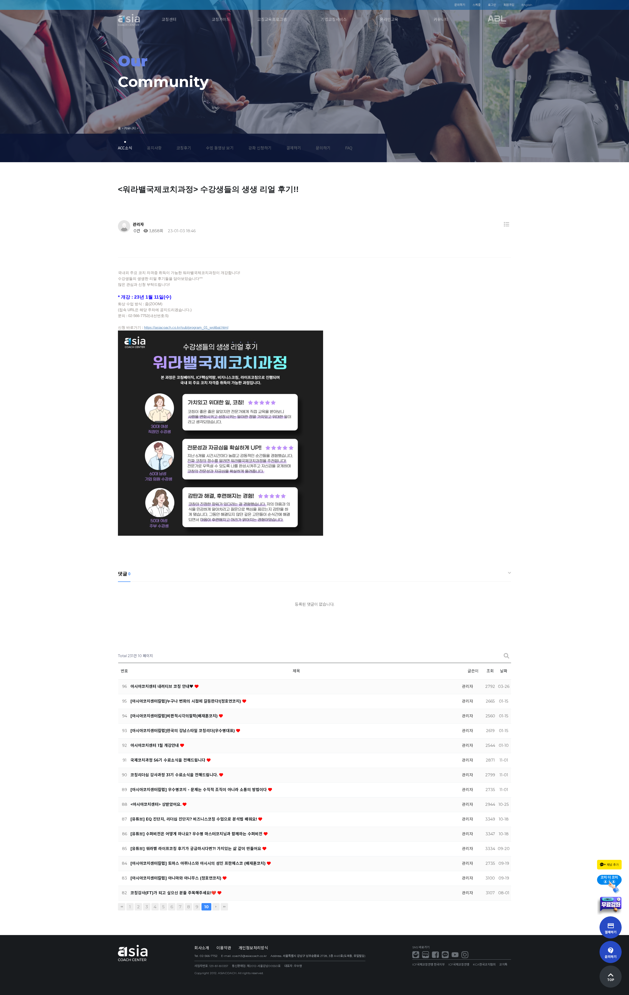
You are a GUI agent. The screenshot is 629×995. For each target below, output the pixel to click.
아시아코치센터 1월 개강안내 (155, 745)
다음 (216, 906)
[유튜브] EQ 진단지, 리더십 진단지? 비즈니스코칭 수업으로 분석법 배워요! (194, 819)
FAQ (348, 148)
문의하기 (459, 5)
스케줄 (476, 5)
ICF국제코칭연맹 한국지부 (428, 964)
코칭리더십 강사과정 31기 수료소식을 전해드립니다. (174, 775)
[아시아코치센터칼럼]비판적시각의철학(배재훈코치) (174, 716)
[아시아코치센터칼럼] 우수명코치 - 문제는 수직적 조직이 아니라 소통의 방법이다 (199, 789)
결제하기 (293, 148)
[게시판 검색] (506, 656)
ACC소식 (125, 148)
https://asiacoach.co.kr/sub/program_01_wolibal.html (186, 327)
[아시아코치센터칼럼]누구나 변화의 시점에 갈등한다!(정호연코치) (186, 701)
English (527, 5)
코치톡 (503, 964)
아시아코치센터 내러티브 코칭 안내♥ (162, 686)
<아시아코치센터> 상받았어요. (156, 804)
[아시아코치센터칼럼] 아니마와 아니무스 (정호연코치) (176, 878)
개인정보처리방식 (253, 948)
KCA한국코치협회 (484, 964)
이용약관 (223, 948)
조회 (490, 671)
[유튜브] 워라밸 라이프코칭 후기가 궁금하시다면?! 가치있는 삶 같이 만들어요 (196, 848)
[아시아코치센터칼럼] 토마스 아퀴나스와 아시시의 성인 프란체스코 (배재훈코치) (198, 863)
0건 (136, 231)
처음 (121, 906)
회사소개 (201, 948)
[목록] (506, 224)
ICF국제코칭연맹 (458, 964)
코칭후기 (183, 148)
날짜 (503, 671)
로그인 (492, 5)
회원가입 (508, 5)
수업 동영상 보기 (220, 148)
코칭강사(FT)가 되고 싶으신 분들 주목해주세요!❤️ (173, 893)
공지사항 (154, 148)
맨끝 (224, 906)
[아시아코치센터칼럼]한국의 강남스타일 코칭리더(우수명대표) (183, 730)
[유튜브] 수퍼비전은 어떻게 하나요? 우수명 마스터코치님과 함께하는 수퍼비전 (197, 834)
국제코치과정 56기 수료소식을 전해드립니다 (168, 760)
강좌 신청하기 (260, 148)
